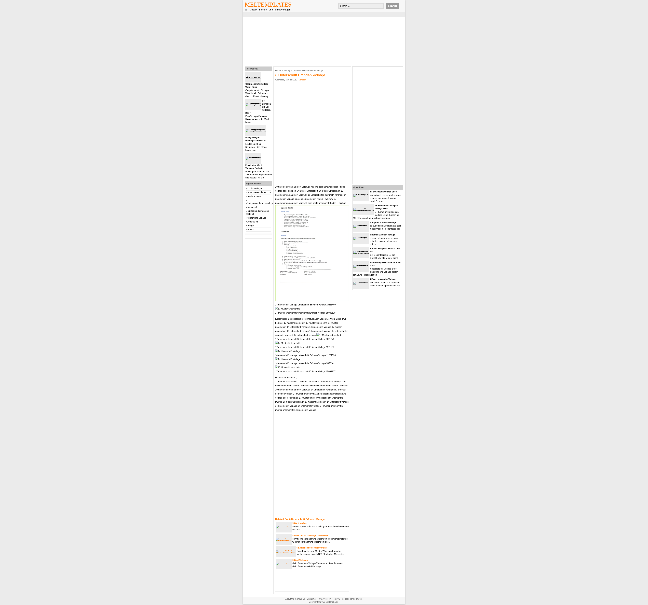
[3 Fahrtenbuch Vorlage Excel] (361, 194)
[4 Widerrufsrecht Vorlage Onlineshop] (283, 540)
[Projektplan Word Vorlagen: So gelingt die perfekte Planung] (253, 157)
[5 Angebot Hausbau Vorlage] (361, 225)
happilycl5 (252, 207)
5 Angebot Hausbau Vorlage (383, 222)
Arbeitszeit (252, 221)
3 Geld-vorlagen (300, 560)
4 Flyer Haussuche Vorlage (383, 279)
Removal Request (340, 599)
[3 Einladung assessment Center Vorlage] (361, 265)
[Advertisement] (324, 41)
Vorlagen (288, 70)
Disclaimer (311, 599)
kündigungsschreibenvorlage (259, 203)
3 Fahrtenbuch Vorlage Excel (383, 192)
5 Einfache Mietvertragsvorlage (311, 548)
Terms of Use (356, 599)
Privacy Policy (324, 599)
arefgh (251, 225)
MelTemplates (268, 4)
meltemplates (254, 196)
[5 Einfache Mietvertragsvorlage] (285, 553)
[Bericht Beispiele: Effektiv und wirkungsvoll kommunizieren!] (361, 253)
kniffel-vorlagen (255, 188)
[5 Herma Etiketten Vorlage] (361, 237)
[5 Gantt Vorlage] (283, 525)
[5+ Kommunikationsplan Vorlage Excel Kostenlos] (363, 210)
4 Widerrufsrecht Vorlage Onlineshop (310, 535)
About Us (289, 599)
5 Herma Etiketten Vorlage (382, 235)
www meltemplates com (259, 192)
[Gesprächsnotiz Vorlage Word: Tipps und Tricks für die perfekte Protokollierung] (253, 78)
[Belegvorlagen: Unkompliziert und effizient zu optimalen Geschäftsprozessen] (256, 132)
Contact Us (300, 599)
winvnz (251, 229)
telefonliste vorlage (257, 218)
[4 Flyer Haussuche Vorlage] (361, 281)
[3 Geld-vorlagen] (283, 562)
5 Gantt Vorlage (299, 523)
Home (278, 70)
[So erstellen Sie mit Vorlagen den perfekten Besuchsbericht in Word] (253, 106)
